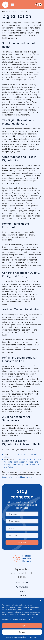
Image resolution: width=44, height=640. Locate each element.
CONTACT (22, 596)
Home (4, 11)
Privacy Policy (32, 637)
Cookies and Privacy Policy (16, 637)
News (22, 591)
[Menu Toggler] (12, 4)
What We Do (13, 11)
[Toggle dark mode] (38, 4)
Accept (22, 626)
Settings (22, 632)
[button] (40, 600)
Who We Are (22, 587)
